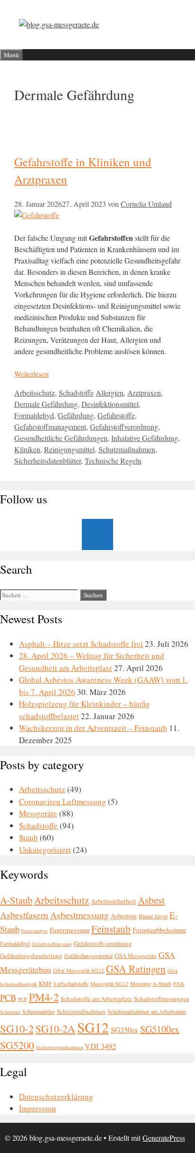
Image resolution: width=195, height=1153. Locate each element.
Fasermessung (69, 929)
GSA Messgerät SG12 (78, 970)
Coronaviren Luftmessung (62, 801)
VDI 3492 (100, 1046)
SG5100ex (159, 1029)
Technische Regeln (113, 461)
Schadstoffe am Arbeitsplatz (96, 998)
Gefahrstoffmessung (52, 944)
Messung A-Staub (150, 983)
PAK (179, 983)
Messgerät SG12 (109, 983)
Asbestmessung (79, 915)
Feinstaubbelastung (159, 929)
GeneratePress (163, 1138)
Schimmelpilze (38, 1011)
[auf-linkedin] (97, 534)
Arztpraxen (144, 393)
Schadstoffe (76, 393)
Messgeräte (38, 813)
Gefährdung (76, 415)
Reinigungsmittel (69, 449)
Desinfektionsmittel (110, 404)
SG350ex (124, 1029)
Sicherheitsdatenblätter (47, 461)
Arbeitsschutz (34, 393)
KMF (45, 983)
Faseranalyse (34, 930)
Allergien (110, 393)
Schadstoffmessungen (161, 998)
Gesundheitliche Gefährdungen (60, 438)
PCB (8, 997)
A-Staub (16, 900)
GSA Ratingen (136, 968)
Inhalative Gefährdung (144, 438)
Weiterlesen (31, 374)
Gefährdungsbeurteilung (31, 955)
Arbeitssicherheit (113, 901)
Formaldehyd (34, 415)
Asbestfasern (24, 915)
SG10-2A (55, 1028)
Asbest (151, 900)
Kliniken (27, 449)
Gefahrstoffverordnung (124, 427)
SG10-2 (17, 1028)
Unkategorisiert (45, 849)
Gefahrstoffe (116, 415)
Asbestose (124, 915)
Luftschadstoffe (71, 983)
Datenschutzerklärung (56, 1096)
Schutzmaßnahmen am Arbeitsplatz (146, 1011)
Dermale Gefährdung (46, 404)
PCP (22, 999)
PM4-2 (44, 997)
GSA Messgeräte (136, 955)
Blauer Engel (153, 916)
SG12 (93, 1027)
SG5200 (17, 1045)
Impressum (37, 1108)
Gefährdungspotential (88, 955)
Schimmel (10, 1012)
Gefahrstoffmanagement (50, 427)
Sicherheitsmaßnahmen (59, 1047)
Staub (28, 837)
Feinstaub (111, 928)
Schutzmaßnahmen (126, 449)
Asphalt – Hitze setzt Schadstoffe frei (81, 643)
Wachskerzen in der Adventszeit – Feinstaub (93, 727)
